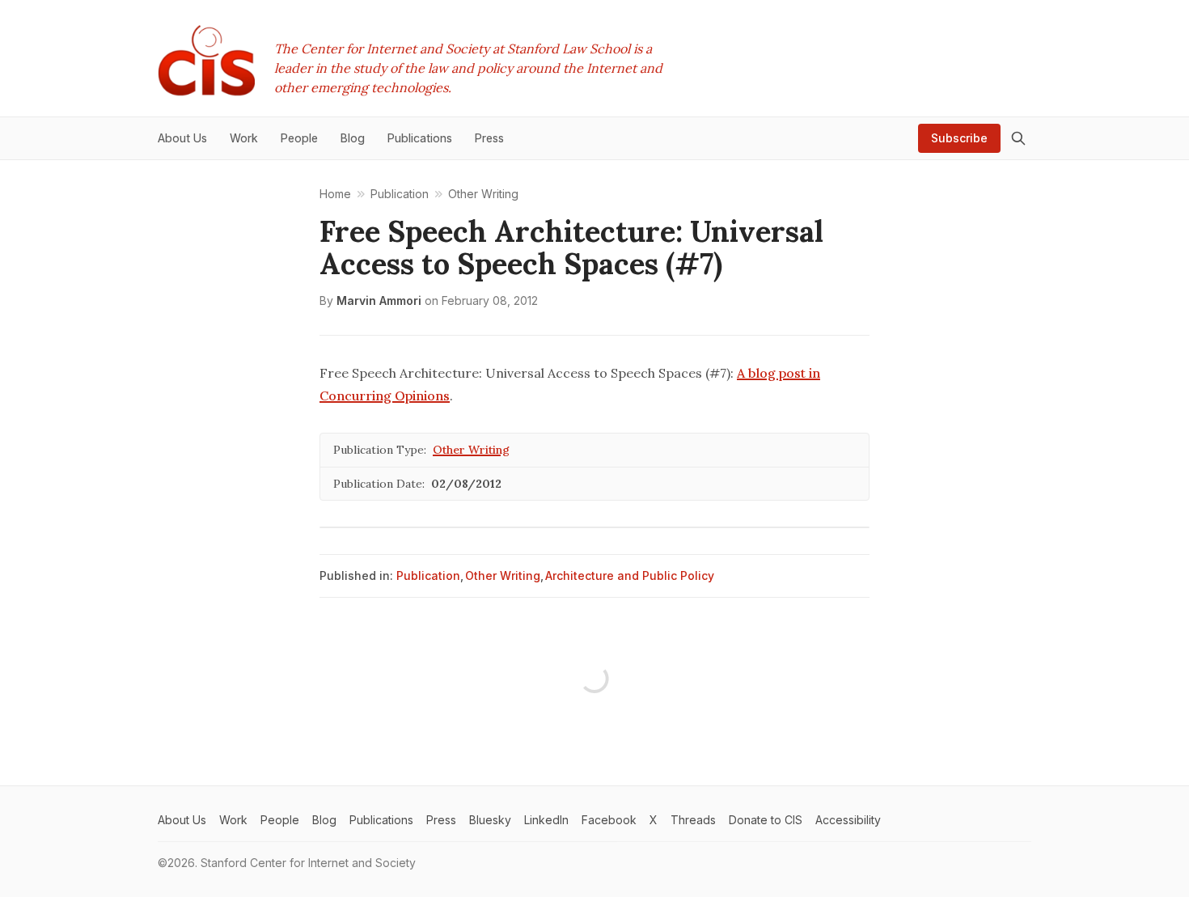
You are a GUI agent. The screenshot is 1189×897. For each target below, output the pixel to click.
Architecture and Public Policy (629, 575)
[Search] (1018, 138)
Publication (428, 575)
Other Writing (471, 449)
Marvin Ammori (378, 300)
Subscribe (959, 138)
